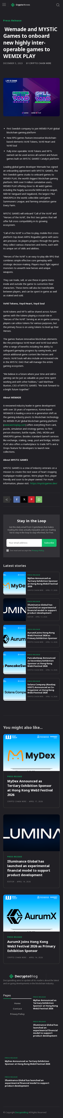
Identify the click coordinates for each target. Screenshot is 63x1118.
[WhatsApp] (39, 499)
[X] (24, 499)
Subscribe (49, 542)
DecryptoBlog (21, 1112)
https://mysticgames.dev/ (43, 483)
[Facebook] (16, 499)
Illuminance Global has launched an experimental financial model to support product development (42, 608)
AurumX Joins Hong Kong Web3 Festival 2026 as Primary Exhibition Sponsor (42, 635)
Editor (30, 617)
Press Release (12, 20)
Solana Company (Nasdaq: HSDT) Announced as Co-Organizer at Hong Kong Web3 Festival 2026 (41, 688)
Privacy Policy (38, 550)
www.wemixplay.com (15, 424)
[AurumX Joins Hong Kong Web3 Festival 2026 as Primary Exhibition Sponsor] (14, 636)
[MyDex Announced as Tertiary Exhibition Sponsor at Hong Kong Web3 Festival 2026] (14, 583)
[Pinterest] (31, 499)
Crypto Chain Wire (40, 63)
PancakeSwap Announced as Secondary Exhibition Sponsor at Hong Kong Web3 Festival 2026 (41, 662)
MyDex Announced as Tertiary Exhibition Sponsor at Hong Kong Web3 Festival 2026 (42, 582)
